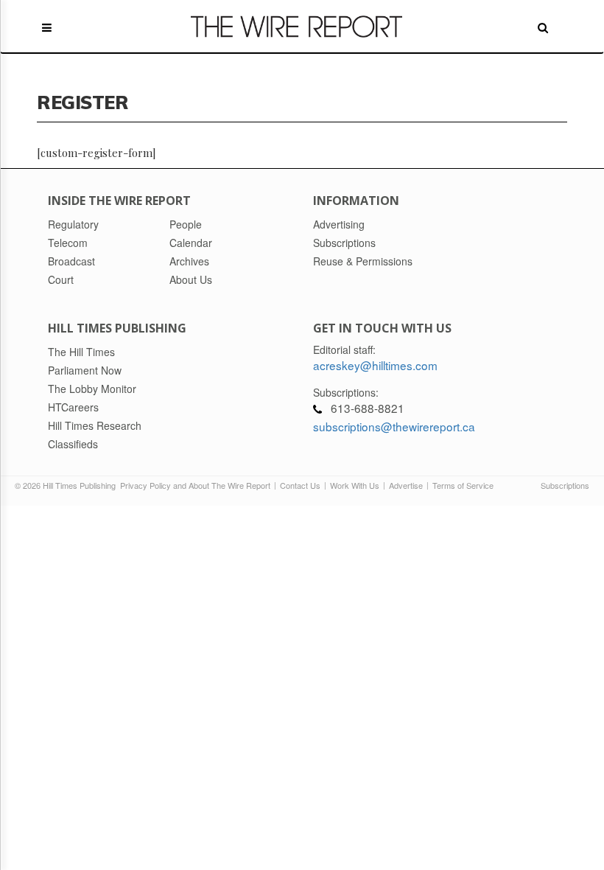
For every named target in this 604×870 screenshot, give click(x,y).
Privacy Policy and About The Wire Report (195, 485)
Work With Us (354, 485)
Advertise (406, 485)
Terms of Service (463, 485)
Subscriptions (565, 485)
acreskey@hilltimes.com (375, 365)
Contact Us (300, 485)
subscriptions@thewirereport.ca (394, 426)
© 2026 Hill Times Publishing (67, 485)
